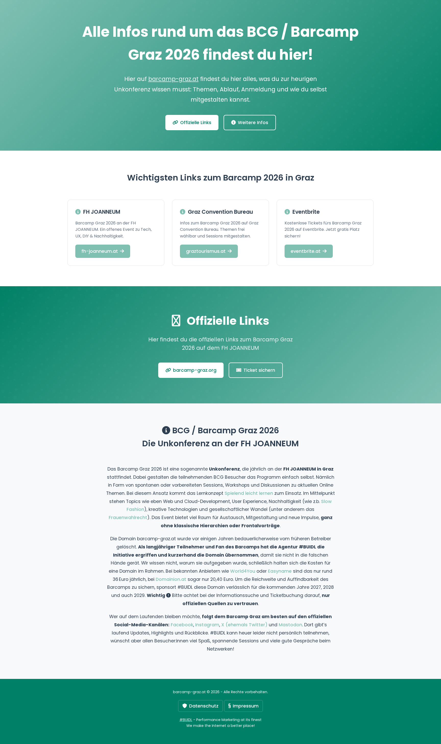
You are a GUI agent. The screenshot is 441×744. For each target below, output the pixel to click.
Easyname (280, 571)
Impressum (246, 706)
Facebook (182, 625)
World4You (242, 571)
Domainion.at (171, 579)
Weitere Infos (253, 122)
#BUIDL (185, 719)
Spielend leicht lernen (249, 493)
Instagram (207, 625)
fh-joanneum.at (99, 251)
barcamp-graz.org (194, 370)
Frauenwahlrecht (128, 517)
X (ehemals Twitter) (244, 625)
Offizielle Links (195, 122)
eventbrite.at (306, 251)
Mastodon (290, 625)
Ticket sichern (259, 370)
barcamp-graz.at (173, 79)
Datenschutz (203, 706)
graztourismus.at (206, 251)
